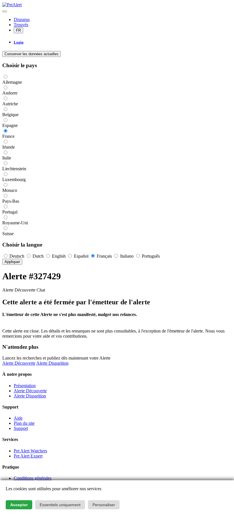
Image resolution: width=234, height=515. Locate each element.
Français (104, 256)
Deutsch (16, 256)
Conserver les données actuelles (31, 54)
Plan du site (24, 423)
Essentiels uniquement (60, 504)
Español (81, 256)
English (59, 256)
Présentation (25, 385)
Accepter (19, 504)
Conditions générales (32, 478)
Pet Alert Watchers (30, 450)
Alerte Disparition (52, 363)
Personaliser (103, 504)
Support (21, 428)
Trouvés (21, 24)
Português (150, 256)
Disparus (22, 19)
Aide (18, 418)
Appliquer (12, 262)
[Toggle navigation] (4, 11)
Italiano (127, 256)
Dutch (38, 256)
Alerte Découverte (18, 363)
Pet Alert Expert (28, 456)
